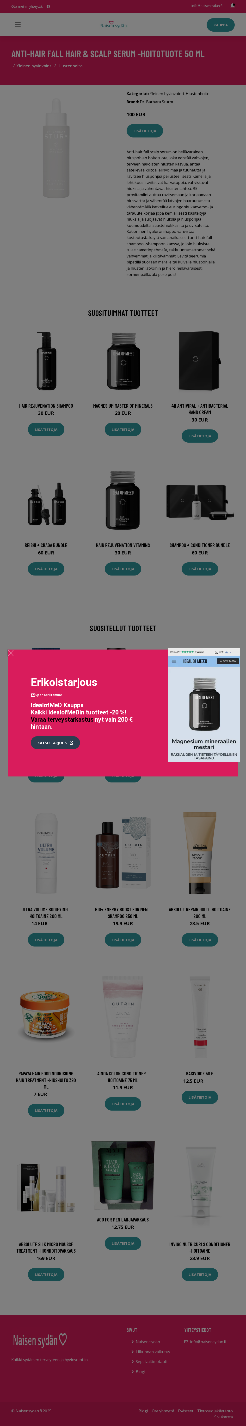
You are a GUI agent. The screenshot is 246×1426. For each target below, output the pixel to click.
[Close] (11, 653)
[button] (55, 742)
